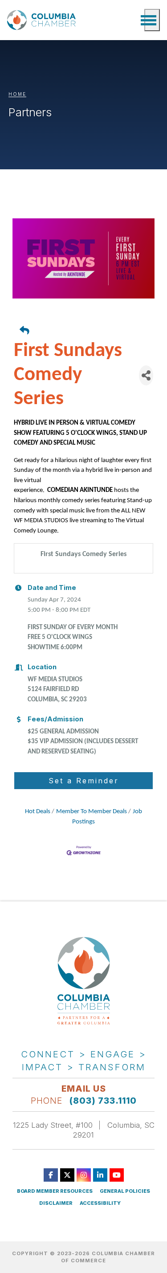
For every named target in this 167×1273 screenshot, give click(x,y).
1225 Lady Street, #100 (53, 1125)
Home (17, 94)
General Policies (125, 1191)
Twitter (67, 1175)
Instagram (84, 1175)
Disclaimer (56, 1203)
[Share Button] (146, 375)
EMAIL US (83, 1088)
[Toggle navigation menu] (152, 20)
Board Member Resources (55, 1191)
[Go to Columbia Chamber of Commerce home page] (42, 20)
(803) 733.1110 (103, 1100)
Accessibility (100, 1203)
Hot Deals (37, 811)
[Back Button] (87, 331)
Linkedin (100, 1175)
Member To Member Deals (91, 811)
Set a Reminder (84, 780)
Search (133, 20)
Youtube (117, 1175)
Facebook (51, 1175)
